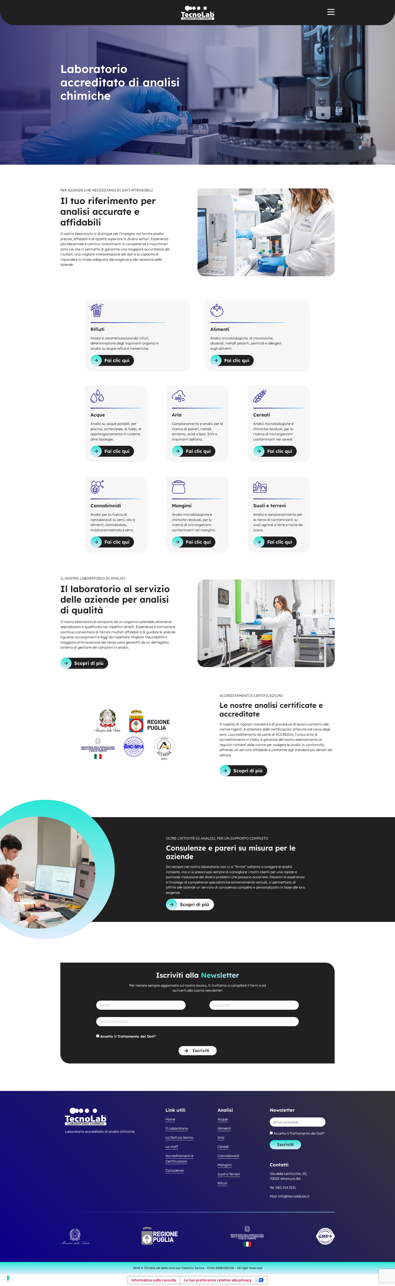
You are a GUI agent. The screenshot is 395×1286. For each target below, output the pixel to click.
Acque (223, 1119)
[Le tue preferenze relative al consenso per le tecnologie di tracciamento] (8, 1278)
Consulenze (174, 1170)
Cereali (223, 1146)
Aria (221, 1137)
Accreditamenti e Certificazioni (179, 1158)
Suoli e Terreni (229, 1174)
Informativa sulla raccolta (153, 1280)
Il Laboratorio (176, 1128)
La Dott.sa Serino (179, 1137)
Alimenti (224, 1128)
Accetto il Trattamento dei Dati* (128, 1036)
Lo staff (171, 1146)
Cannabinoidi (228, 1156)
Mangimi (225, 1165)
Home (170, 1119)
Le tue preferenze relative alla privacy (217, 1280)
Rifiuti (222, 1183)
